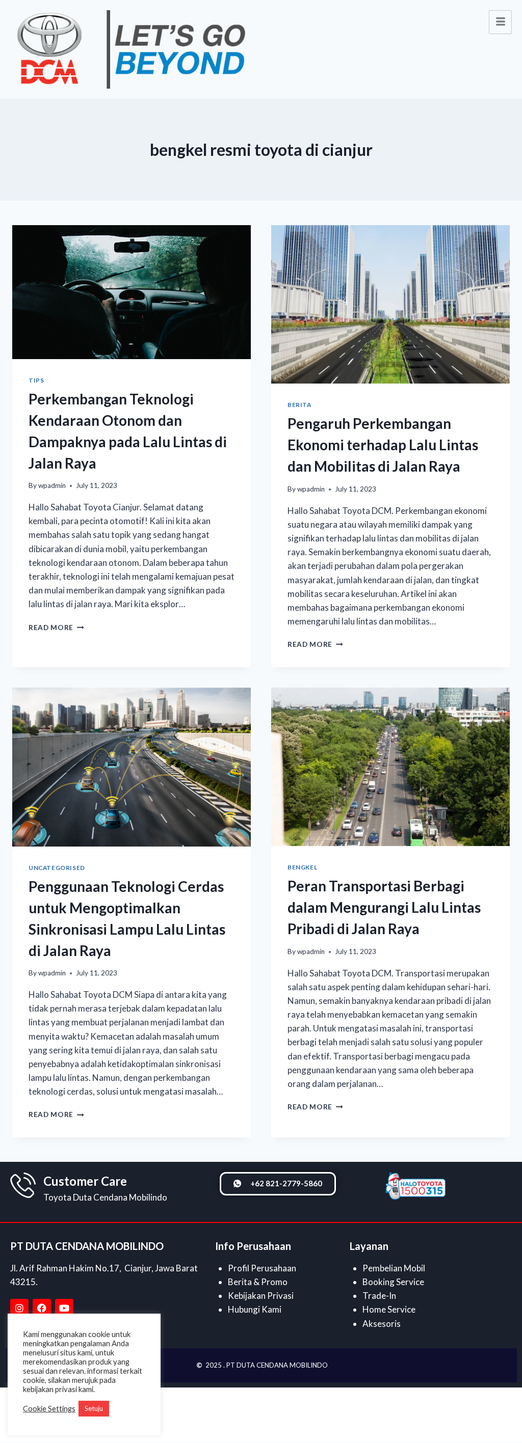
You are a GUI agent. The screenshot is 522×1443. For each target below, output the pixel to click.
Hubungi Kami (254, 1309)
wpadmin (52, 485)
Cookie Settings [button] (49, 1408)
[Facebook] (42, 1308)
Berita (299, 405)
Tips (36, 380)
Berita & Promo (258, 1281)
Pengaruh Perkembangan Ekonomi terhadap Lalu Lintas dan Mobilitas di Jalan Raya (383, 445)
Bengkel (302, 867)
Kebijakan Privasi (261, 1295)
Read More (56, 627)
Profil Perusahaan (262, 1268)
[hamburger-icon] (500, 22)
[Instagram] (19, 1308)
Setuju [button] (94, 1408)
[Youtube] (64, 1308)
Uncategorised (57, 868)
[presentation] (131, 292)
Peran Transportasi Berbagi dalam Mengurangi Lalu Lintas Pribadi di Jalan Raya (384, 907)
